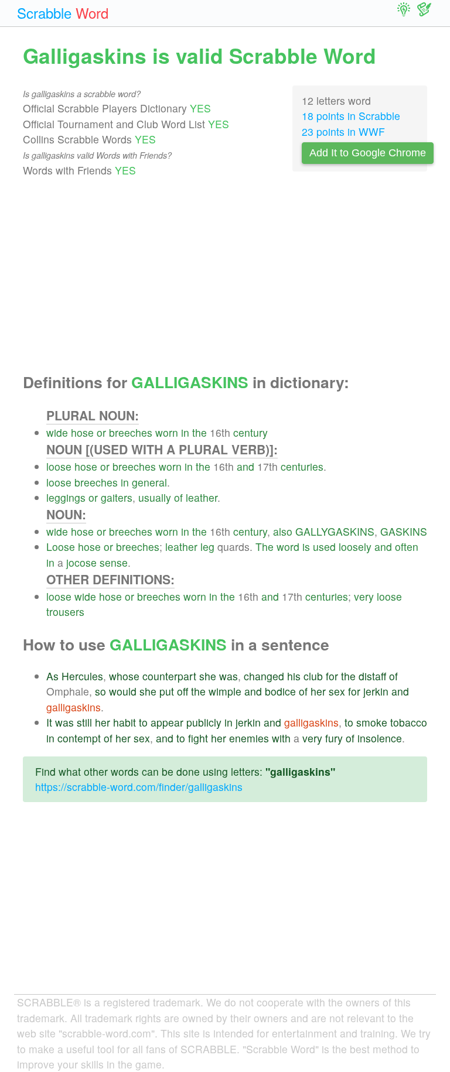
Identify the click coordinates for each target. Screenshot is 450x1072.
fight (198, 738)
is (306, 546)
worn (166, 432)
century (250, 432)
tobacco (408, 722)
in (185, 432)
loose (58, 466)
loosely (355, 546)
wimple (225, 691)
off (182, 691)
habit (124, 722)
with (281, 738)
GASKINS (403, 531)
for (332, 676)
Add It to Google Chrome (367, 153)
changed (264, 676)
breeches (130, 432)
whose (124, 676)
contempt (79, 738)
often (406, 546)
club (313, 676)
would (123, 691)
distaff (372, 676)
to (143, 722)
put (166, 691)
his (294, 676)
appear (167, 722)
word (288, 546)
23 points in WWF (343, 131)
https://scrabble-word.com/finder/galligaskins (139, 786)
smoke (371, 722)
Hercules (82, 676)
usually (154, 497)
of (178, 497)
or (101, 432)
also (282, 531)
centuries (302, 466)
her (318, 691)
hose (82, 432)
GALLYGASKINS (334, 531)
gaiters (116, 497)
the (199, 432)
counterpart (169, 676)
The (264, 546)
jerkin (375, 691)
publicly (203, 722)
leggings (66, 497)
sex (337, 691)
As (52, 676)
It (49, 722)
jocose (81, 562)
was (228, 676)
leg (207, 546)
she (207, 676)
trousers (65, 611)
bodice (280, 691)
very (364, 596)
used (324, 546)
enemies (249, 738)
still (84, 722)
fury (334, 738)
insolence (379, 738)
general (149, 482)
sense (114, 562)
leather (201, 497)
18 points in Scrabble (351, 115)
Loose (60, 546)
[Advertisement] (225, 276)
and (245, 466)
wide (57, 432)
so (100, 691)
